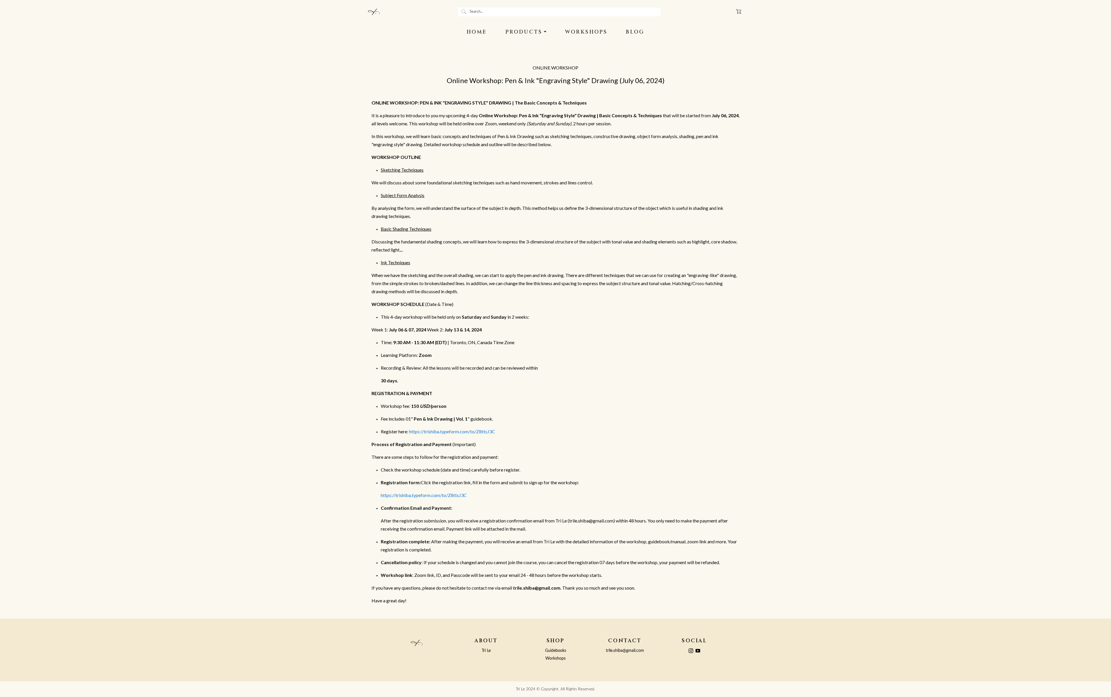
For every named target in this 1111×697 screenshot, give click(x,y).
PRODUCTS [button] (523, 32)
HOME (477, 32)
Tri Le (486, 650)
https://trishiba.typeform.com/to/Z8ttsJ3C (452, 431)
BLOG (635, 32)
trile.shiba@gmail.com (625, 650)
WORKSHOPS (586, 32)
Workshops (555, 658)
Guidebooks (555, 650)
